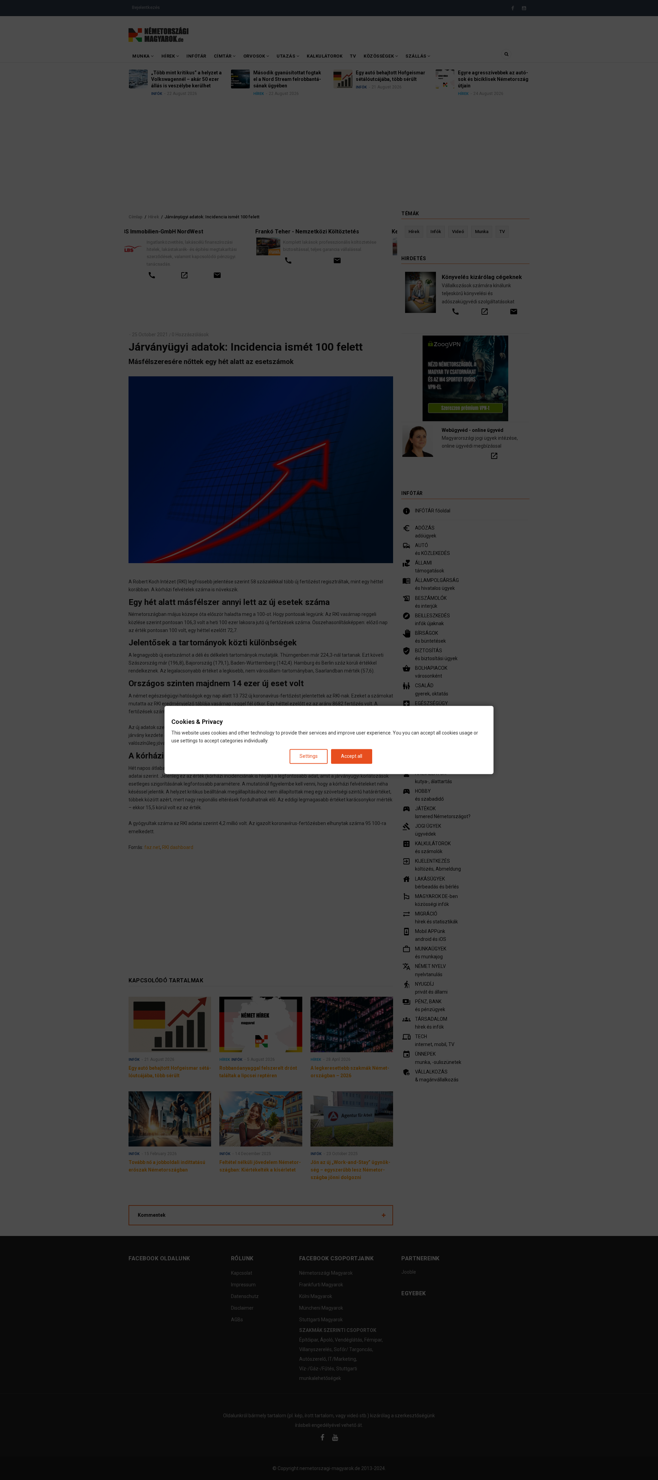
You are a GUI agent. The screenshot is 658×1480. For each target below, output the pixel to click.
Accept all (351, 756)
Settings (309, 756)
